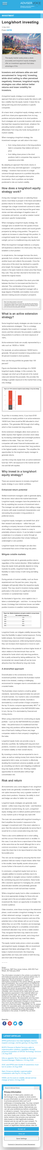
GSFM (9, 30)
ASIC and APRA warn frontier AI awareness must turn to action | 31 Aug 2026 (20, 1066)
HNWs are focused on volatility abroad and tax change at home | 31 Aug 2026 (19, 1079)
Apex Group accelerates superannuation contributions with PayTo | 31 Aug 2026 (17, 1072)
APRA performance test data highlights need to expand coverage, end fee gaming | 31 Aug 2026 (20, 1042)
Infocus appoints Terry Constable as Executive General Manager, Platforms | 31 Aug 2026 (19, 1059)
